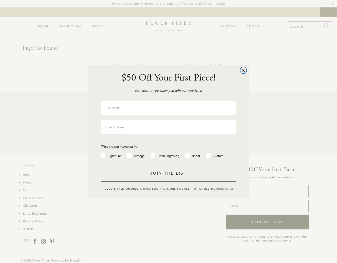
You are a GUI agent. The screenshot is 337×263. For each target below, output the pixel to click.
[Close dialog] (243, 70)
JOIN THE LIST (168, 173)
